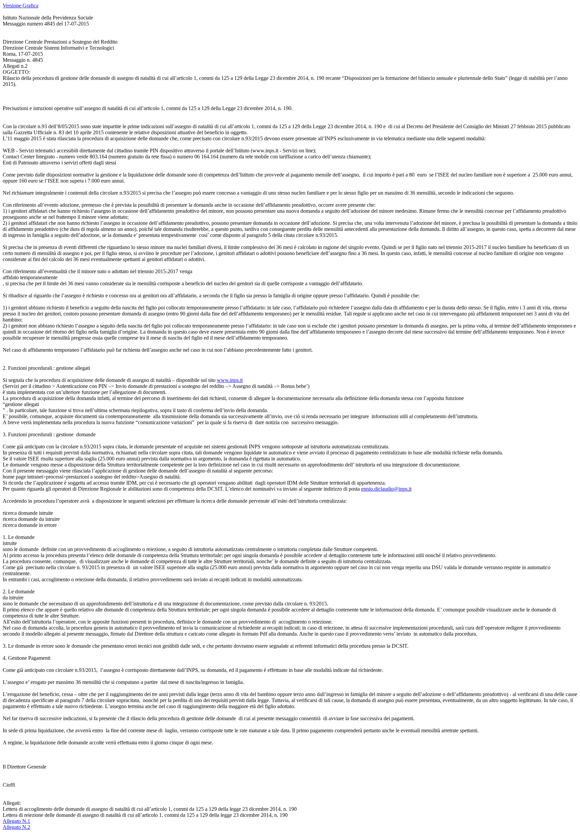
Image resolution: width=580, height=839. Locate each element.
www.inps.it (230, 380)
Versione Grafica (20, 5)
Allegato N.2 (16, 827)
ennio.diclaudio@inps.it (386, 489)
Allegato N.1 (16, 821)
